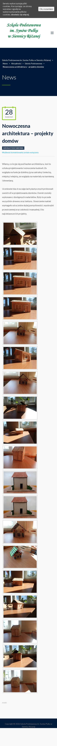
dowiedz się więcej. (20, 14)
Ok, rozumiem (46, 9)
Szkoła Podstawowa (13, 148)
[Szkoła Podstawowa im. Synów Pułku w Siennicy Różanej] (24, 33)
